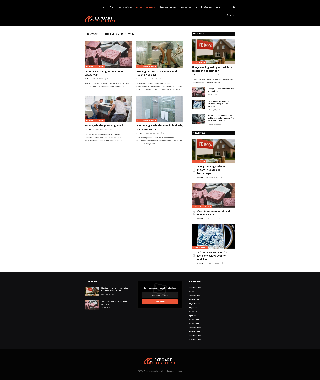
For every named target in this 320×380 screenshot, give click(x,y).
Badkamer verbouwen (146, 7)
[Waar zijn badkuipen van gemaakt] (108, 109)
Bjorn (89, 79)
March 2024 (194, 320)
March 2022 (194, 324)
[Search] (234, 7)
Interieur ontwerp (168, 7)
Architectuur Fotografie (121, 7)
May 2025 (193, 292)
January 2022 (194, 332)
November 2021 (195, 340)
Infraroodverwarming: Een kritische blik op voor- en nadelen (219, 103)
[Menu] (86, 7)
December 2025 (195, 288)
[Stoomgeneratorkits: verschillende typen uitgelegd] (160, 54)
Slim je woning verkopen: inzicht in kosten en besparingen (212, 69)
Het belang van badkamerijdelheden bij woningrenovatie (159, 127)
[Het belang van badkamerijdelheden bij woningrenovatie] (160, 109)
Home (103, 7)
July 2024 (193, 308)
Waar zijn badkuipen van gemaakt (105, 125)
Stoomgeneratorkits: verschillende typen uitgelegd (157, 73)
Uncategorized (199, 62)
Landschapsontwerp (210, 7)
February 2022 (195, 328)
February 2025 (195, 296)
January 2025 (194, 300)
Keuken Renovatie (188, 7)
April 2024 (193, 316)
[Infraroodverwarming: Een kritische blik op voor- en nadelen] (198, 104)
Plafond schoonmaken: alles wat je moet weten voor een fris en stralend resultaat (221, 118)
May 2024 (193, 312)
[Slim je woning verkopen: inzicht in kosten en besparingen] (213, 51)
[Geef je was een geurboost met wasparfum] (108, 54)
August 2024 (194, 304)
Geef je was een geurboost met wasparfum (104, 73)
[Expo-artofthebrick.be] (100, 19)
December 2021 (195, 336)
